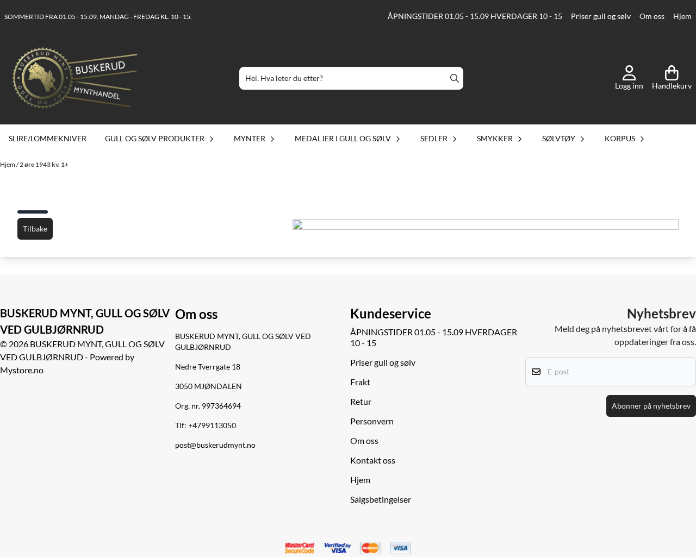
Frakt (360, 382)
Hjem (682, 16)
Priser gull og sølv (601, 16)
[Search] (454, 78)
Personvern (372, 421)
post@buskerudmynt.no (215, 445)
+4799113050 (212, 425)
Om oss (651, 16)
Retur (360, 401)
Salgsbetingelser (380, 499)
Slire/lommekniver (47, 138)
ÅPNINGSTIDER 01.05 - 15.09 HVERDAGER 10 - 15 (475, 16)
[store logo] (75, 78)
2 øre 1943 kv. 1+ (44, 164)
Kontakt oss (372, 460)
